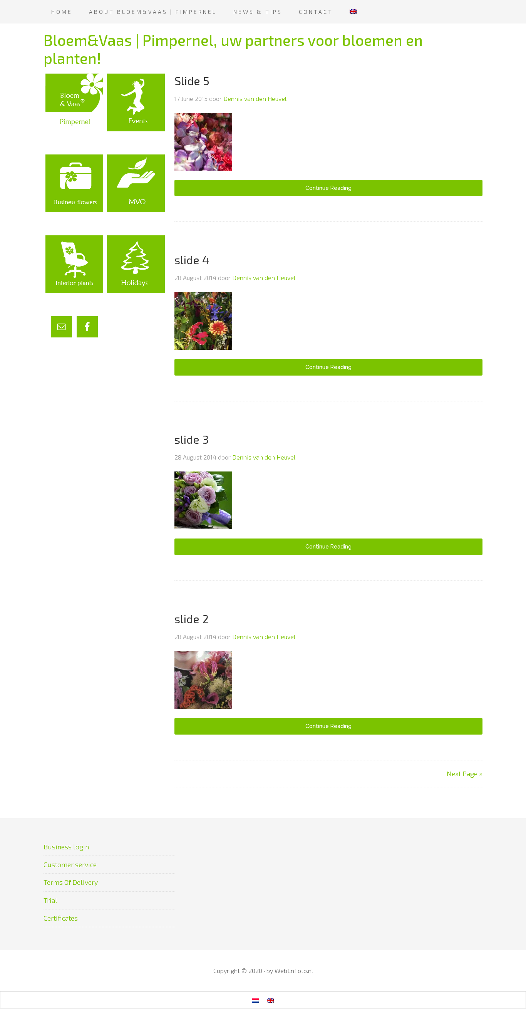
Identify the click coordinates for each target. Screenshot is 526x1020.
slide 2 (191, 619)
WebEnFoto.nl (294, 970)
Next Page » (464, 773)
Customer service (70, 864)
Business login (66, 846)
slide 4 (191, 260)
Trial (50, 900)
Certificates (61, 918)
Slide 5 (191, 80)
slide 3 (191, 439)
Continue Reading (328, 188)
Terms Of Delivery (71, 882)
